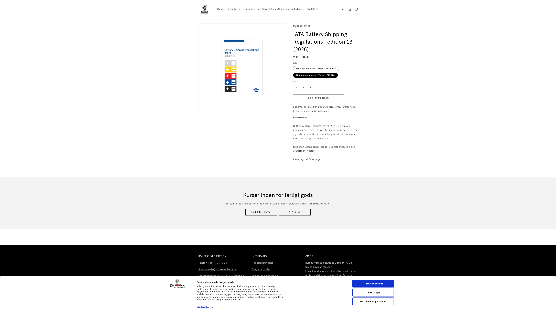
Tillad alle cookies (373, 283)
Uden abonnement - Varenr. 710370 (315, 75)
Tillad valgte (373, 292)
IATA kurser (294, 212)
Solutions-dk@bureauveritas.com (217, 269)
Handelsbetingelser (263, 262)
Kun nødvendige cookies (373, 301)
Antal (295, 81)
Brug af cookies (261, 269)
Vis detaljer (203, 307)
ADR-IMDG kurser (261, 212)
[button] (233, 9)
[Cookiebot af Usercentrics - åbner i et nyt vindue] (177, 286)
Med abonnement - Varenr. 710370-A (316, 68)
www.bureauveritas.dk (265, 275)
